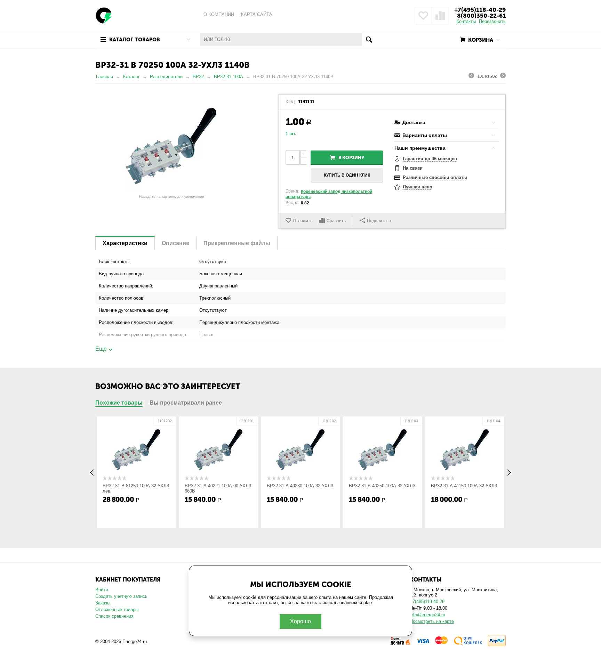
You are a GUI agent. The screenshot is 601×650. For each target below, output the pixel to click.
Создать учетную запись (121, 596)
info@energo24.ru (427, 614)
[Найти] (369, 39)
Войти (101, 589)
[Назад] (471, 76)
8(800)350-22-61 (481, 15)
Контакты (466, 21)
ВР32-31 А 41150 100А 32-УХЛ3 (464, 485)
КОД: (291, 101)
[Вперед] (503, 76)
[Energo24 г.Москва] (104, 15)
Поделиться (379, 220)
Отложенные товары (116, 609)
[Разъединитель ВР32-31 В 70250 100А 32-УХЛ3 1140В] (171, 143)
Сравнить (336, 220)
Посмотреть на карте (432, 621)
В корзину (351, 157)
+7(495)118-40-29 (480, 9)
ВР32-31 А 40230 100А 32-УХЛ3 (300, 485)
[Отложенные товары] (423, 15)
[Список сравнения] (440, 15)
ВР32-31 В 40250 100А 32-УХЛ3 (382, 485)
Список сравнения (114, 616)
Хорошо (300, 621)
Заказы (102, 603)
